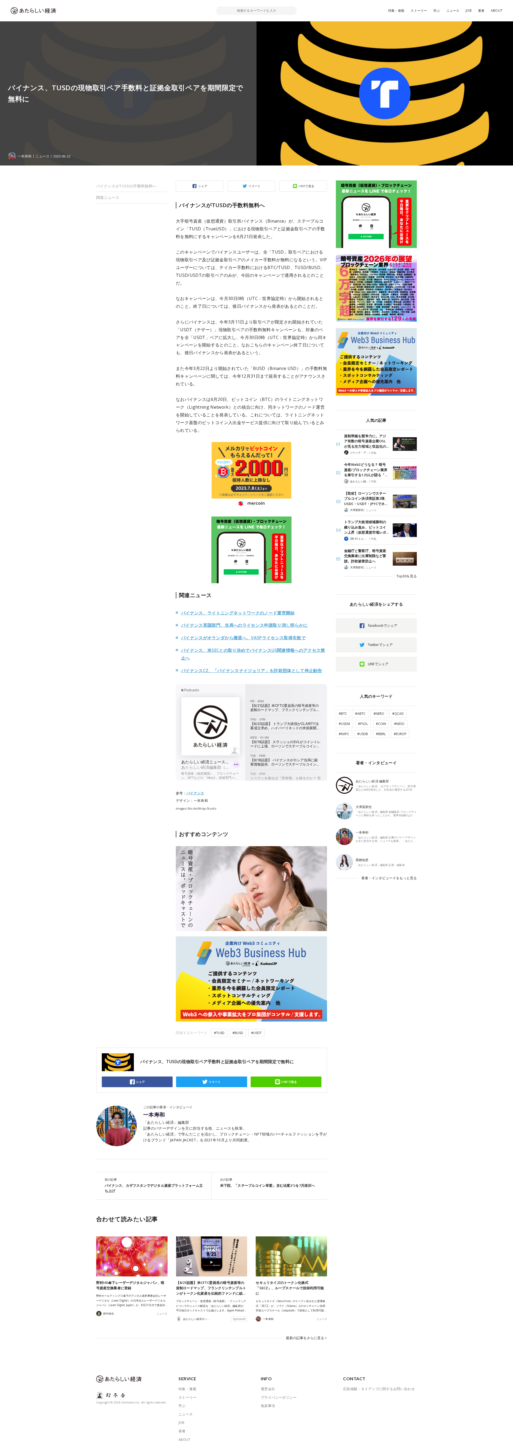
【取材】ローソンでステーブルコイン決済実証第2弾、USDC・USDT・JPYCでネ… (366, 498)
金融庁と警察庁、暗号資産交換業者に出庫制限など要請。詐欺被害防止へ (365, 555)
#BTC (343, 713)
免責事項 (268, 1405)
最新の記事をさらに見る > (306, 1337)
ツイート (254, 186)
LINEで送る (306, 186)
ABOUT (496, 10)
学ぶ (436, 10)
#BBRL (381, 734)
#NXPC (344, 734)
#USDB (362, 734)
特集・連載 (396, 10)
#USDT (256, 1033)
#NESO (399, 723)
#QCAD (398, 713)
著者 (481, 10)
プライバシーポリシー (279, 1397)
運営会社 (268, 1388)
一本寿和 (154, 1114)
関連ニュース (107, 197)
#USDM (344, 723)
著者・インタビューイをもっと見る (389, 878)
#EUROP (400, 734)
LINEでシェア (378, 663)
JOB (469, 10)
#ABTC (360, 713)
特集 (373, 452)
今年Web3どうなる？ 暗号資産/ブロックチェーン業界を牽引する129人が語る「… (365, 469)
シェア (202, 186)
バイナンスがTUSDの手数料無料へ (126, 185)
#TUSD (219, 1033)
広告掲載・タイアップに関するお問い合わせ (379, 1388)
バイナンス (195, 793)
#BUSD (237, 1033)
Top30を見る (407, 576)
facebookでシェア (382, 625)
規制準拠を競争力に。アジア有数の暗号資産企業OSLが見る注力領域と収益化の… (366, 441)
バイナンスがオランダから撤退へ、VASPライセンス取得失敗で (243, 638)
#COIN (381, 723)
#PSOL (363, 723)
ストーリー (419, 10)
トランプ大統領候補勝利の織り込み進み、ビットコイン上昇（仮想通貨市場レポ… (366, 527)
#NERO (379, 713)
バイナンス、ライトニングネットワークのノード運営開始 (238, 613)
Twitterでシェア (380, 644)
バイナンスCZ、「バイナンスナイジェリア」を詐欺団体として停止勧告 (251, 670)
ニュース (453, 10)
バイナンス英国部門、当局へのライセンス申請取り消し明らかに (244, 625)
